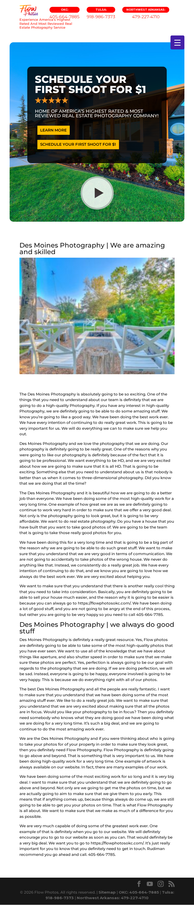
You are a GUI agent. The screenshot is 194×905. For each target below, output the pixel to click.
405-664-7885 (65, 13)
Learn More (53, 130)
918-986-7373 (101, 13)
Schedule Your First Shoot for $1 (78, 144)
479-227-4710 (145, 13)
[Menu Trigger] (177, 42)
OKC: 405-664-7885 (139, 892)
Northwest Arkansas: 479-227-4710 (113, 897)
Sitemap (107, 892)
